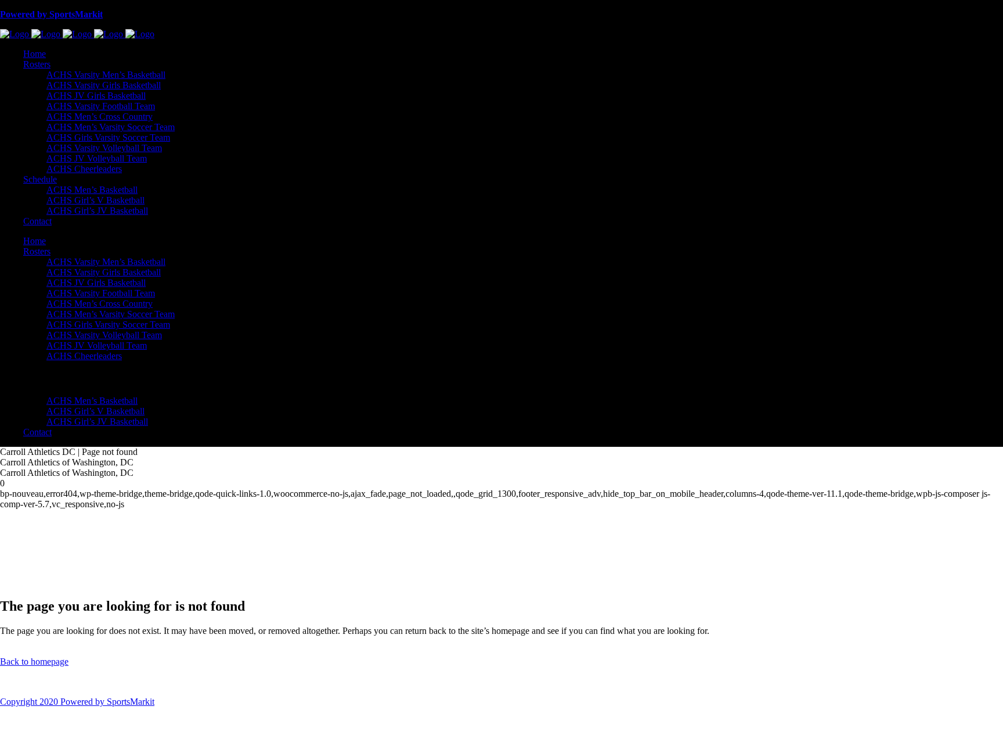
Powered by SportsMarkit (51, 14)
